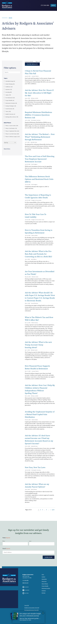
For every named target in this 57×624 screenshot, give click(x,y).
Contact (43, 577)
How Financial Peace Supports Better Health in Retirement (37, 367)
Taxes (8, 111)
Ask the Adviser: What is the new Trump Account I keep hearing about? (38, 345)
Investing (8, 92)
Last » (53, 510)
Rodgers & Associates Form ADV (31, 608)
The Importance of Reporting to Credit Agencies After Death (38, 196)
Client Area (44, 581)
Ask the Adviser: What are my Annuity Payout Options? (37, 485)
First (4, 541)
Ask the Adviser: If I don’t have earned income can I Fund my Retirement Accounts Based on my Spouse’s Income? (39, 439)
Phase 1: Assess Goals (11, 125)
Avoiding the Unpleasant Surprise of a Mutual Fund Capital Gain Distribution (39, 414)
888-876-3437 (25, 583)
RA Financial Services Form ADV (31, 610)
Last (30, 541)
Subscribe (48, 557)
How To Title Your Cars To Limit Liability (35, 215)
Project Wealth (9, 100)
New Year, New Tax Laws (35, 467)
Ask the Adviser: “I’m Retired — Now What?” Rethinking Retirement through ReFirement (40, 137)
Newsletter (44, 579)
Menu (53, 5)
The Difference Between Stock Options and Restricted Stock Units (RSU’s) (39, 179)
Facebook (27, 590)
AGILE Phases (45, 584)
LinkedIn (27, 587)
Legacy (8, 95)
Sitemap (43, 593)
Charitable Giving (10, 81)
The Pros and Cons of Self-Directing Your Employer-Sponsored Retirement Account (39, 159)
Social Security (9, 109)
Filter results (32, 64)
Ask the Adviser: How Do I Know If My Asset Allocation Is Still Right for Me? (39, 93)
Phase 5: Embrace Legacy (12, 136)
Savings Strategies (10, 106)
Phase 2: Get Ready (11, 128)
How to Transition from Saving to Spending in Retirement (38, 231)
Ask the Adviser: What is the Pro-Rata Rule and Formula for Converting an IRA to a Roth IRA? (38, 254)
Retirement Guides (46, 588)
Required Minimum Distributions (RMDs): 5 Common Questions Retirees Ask (38, 115)
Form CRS (26, 605)
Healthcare (8, 87)
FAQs (43, 574)
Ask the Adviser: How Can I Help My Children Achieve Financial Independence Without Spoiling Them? (40, 389)
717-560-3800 (25, 580)
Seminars (44, 590)
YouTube (27, 593)
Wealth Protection (10, 114)
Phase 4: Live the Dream (12, 134)
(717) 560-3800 (45, 5)
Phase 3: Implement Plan (12, 131)
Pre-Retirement (10, 98)
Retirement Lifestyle (11, 103)
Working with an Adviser (11, 117)
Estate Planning (9, 84)
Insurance (8, 89)
